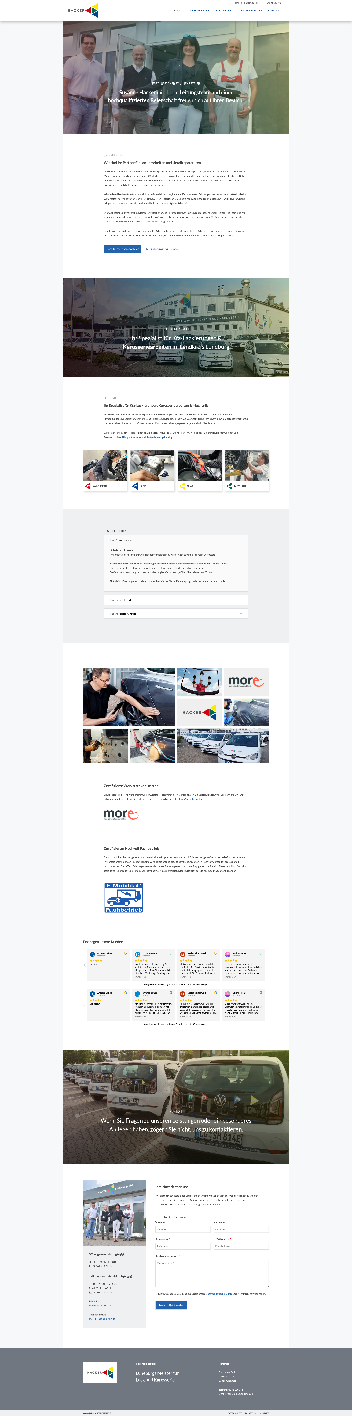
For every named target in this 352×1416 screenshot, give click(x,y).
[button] (267, 965)
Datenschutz (235, 1413)
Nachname (220, 1222)
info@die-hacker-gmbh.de (247, 2)
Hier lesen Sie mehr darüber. (189, 799)
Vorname (160, 1222)
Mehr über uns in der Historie (162, 248)
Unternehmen (198, 10)
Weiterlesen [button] (185, 977)
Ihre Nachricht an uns (167, 1255)
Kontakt (274, 10)
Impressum (250, 1413)
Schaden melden (250, 10)
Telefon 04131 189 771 (100, 1305)
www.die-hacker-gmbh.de (97, 1413)
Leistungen (223, 10)
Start (178, 10)
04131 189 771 (274, 2)
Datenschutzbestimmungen (220, 1293)
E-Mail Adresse (222, 1239)
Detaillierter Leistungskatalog (123, 248)
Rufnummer (162, 1239)
